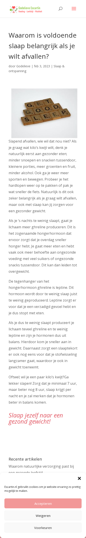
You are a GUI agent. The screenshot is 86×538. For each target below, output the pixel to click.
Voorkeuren (43, 527)
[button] (79, 478)
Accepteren (43, 503)
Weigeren (43, 515)
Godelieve (23, 66)
